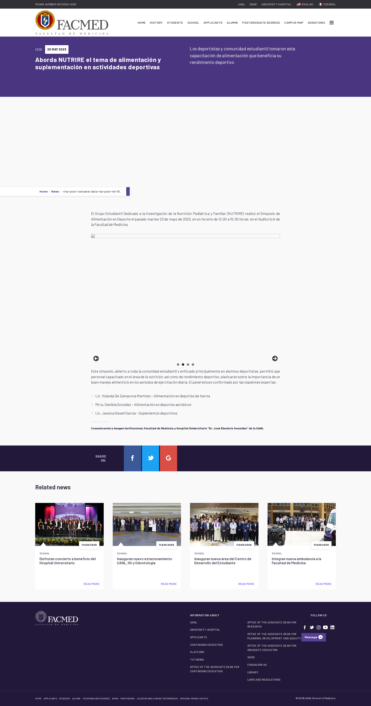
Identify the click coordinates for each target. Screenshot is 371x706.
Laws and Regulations (264, 679)
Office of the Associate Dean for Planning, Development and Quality (274, 636)
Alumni (232, 22)
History (156, 22)
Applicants (213, 22)
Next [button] (274, 359)
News (55, 191)
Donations (316, 22)
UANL (241, 4)
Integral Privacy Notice (194, 698)
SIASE (253, 4)
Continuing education (206, 644)
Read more (91, 584)
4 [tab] (193, 364)
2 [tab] (183, 364)
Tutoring (197, 659)
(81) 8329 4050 (66, 4)
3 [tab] (188, 364)
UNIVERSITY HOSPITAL (276, 4)
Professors (127, 698)
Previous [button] (96, 359)
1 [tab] (178, 364)
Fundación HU (257, 664)
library (252, 672)
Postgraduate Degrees (261, 22)
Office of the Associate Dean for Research (271, 624)
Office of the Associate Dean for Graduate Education (271, 648)
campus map (294, 22)
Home (142, 22)
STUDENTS (175, 22)
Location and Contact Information (157, 698)
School (193, 22)
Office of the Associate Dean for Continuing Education (214, 669)
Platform (197, 652)
